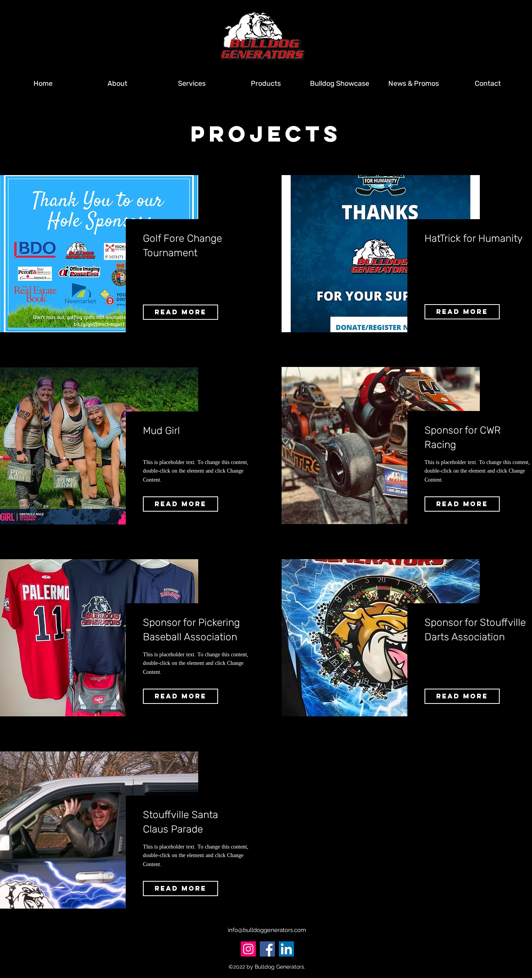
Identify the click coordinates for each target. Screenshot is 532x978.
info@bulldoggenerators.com (267, 930)
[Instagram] (248, 949)
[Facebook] (267, 949)
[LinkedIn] (286, 949)
